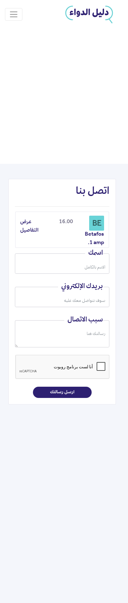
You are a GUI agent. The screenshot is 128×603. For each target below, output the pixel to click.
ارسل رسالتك (62, 392)
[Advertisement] (64, 96)
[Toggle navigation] (13, 14)
